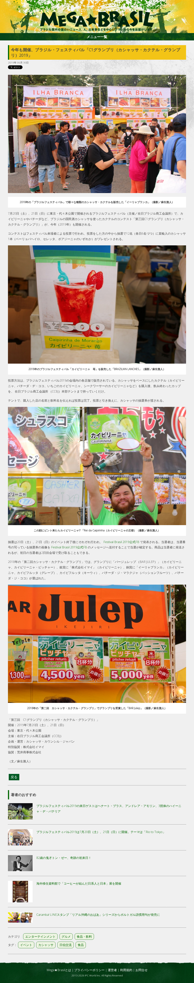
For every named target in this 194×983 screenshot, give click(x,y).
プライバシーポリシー (89, 970)
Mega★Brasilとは (59, 970)
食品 (81, 945)
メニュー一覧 (97, 36)
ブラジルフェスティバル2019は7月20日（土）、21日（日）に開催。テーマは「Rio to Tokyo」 (101, 832)
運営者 (112, 970)
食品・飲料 (84, 936)
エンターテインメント (40, 936)
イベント (26, 945)
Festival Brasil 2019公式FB (121, 542)
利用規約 (126, 970)
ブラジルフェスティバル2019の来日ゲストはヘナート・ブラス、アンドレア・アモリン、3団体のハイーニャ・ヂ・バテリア (108, 808)
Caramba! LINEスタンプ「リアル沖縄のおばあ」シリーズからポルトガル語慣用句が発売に (98, 915)
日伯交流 (65, 945)
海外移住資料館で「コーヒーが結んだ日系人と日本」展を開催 (78, 883)
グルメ (66, 936)
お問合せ (141, 970)
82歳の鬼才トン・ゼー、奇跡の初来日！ (63, 858)
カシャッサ (45, 945)
